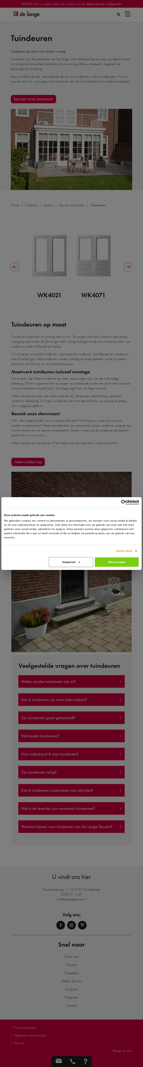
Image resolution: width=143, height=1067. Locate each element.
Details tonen (124, 550)
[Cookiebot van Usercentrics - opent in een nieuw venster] (123, 502)
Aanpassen (69, 561)
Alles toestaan (116, 561)
